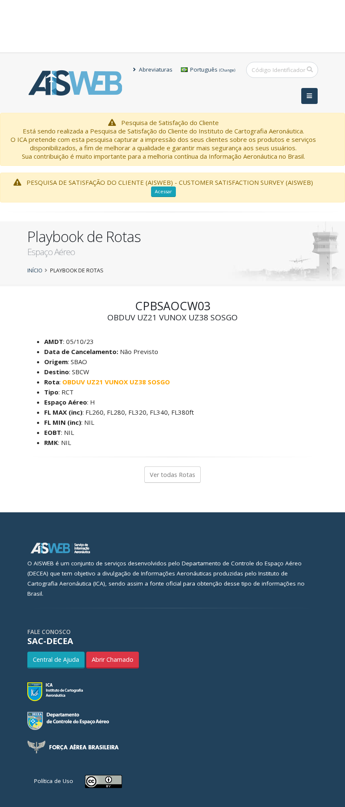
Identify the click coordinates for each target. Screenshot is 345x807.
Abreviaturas (154, 69)
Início (34, 270)
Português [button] (211, 69)
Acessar (163, 191)
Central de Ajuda (56, 659)
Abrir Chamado (112, 659)
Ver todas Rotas (172, 475)
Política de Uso (53, 781)
